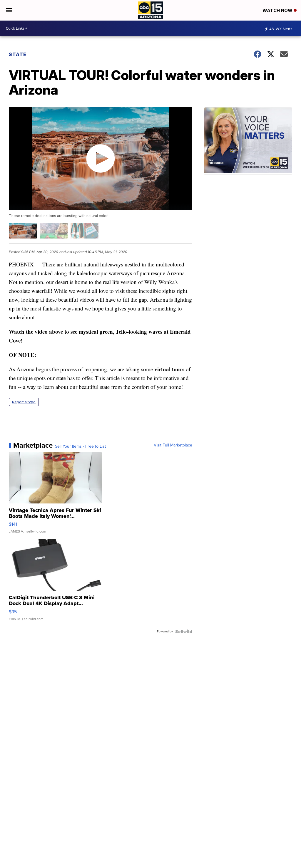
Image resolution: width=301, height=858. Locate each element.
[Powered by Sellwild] (183, 631)
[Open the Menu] (9, 10)
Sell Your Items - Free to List (80, 446)
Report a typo (24, 402)
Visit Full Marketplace (173, 445)
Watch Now (278, 10)
